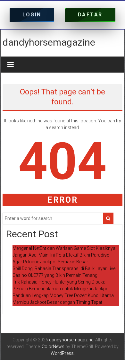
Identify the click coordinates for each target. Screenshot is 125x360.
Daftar (90, 15)
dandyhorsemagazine (49, 42)
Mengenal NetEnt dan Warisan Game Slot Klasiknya (64, 248)
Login (31, 15)
